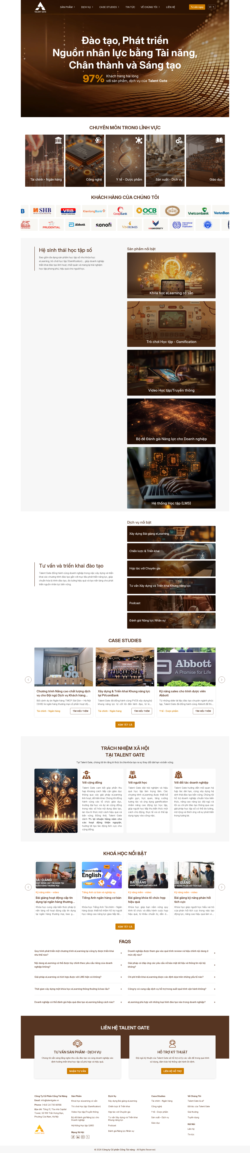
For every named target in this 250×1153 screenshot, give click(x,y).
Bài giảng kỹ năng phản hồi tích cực (192, 900)
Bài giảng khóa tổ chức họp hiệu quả (147, 900)
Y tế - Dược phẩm (168, 711)
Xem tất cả (125, 724)
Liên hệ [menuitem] (170, 7)
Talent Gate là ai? (196, 1101)
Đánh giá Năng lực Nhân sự (121, 1131)
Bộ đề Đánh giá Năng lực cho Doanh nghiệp (85, 1118)
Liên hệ (191, 1129)
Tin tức (191, 1134)
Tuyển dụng (193, 1117)
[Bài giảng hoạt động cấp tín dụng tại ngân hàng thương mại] (56, 875)
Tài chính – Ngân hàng (161, 1101)
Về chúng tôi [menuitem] (149, 7)
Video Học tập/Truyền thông (85, 1112)
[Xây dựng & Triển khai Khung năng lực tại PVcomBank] (125, 666)
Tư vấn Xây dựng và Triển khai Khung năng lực (123, 1118)
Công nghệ (156, 1106)
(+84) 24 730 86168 (51, 1105)
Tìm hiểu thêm (80, 711)
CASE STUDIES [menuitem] (108, 7)
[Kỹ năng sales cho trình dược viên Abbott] (186, 666)
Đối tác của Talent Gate (199, 1106)
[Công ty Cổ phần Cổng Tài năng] (40, 7)
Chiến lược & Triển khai (119, 1106)
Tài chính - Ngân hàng (48, 711)
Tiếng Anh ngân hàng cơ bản (101, 898)
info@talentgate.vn (50, 1100)
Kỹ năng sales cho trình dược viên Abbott (182, 693)
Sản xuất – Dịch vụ (160, 1117)
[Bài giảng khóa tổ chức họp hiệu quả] (148, 875)
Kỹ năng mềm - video (47, 892)
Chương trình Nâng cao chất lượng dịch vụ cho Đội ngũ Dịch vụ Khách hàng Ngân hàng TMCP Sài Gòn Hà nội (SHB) (63, 693)
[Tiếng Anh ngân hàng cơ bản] (102, 875)
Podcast (112, 1125)
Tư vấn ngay (197, 7)
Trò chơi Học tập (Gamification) (86, 1106)
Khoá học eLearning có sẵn (84, 1101)
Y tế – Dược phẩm (159, 1112)
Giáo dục (155, 1123)
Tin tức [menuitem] (130, 7)
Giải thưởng (193, 1112)
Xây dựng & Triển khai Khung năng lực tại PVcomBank (124, 693)
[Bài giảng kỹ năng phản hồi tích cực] (194, 875)
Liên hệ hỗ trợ (172, 1071)
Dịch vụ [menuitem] (86, 7)
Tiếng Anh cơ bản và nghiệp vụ (98, 892)
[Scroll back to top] (245, 1146)
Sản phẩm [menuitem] (66, 7)
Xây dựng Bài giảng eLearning (122, 1101)
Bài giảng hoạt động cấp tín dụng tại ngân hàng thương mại (54, 900)
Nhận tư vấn (77, 1071)
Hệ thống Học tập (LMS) (82, 1125)
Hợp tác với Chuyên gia (119, 1112)
